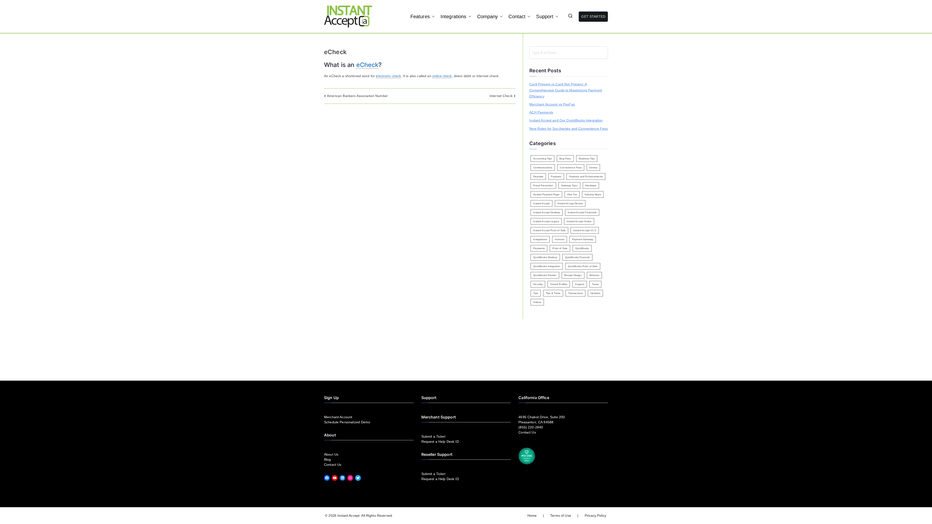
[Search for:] (569, 53)
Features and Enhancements (586, 176)
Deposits (538, 176)
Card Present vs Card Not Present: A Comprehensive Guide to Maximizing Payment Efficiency (565, 90)
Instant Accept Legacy (546, 221)
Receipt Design (573, 275)
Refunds (594, 275)
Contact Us (332, 465)
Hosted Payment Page (546, 194)
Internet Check (501, 96)
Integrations (453, 16)
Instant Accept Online (579, 221)
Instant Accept (541, 203)
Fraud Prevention (543, 185)
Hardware (590, 185)
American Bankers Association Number (357, 96)
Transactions (575, 293)
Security (537, 284)
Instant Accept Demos (570, 203)
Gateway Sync (569, 185)
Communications (542, 167)
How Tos (572, 194)
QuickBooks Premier (545, 275)
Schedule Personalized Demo (347, 422)
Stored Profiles (558, 284)
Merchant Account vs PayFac (552, 104)
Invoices (559, 239)
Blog (327, 459)
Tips (535, 293)
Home (532, 515)
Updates (595, 293)
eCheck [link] (367, 64)
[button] (432, 16)
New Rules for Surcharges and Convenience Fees (568, 129)
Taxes (595, 284)
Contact (516, 16)
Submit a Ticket (433, 436)
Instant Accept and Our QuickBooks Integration (566, 120)
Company (487, 16)
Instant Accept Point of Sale (549, 230)
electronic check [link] (388, 76)
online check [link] (442, 76)
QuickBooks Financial (577, 257)
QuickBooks (582, 248)
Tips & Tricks (553, 293)
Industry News (593, 194)
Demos (593, 167)
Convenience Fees (571, 167)
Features (420, 16)
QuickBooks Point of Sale (582, 266)
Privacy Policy (595, 515)
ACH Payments (541, 112)
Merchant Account (338, 417)
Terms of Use (560, 515)
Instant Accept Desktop (546, 212)
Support (544, 16)
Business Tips (587, 158)
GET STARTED (593, 16)
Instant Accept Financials (582, 212)
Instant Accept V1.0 (584, 230)
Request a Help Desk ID (440, 441)
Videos (537, 302)
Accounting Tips (542, 158)
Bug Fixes (565, 158)
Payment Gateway (582, 239)
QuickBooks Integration (546, 266)
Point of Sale (559, 248)
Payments (539, 248)
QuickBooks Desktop (545, 257)
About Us (331, 454)
